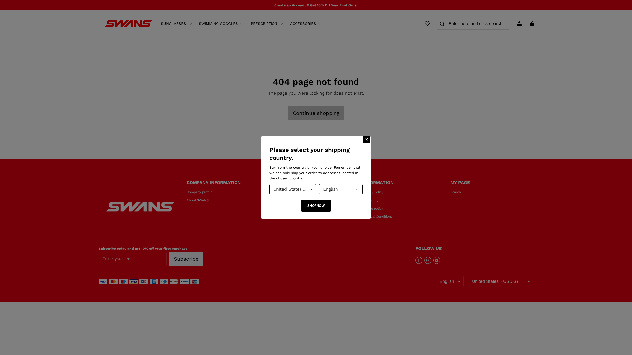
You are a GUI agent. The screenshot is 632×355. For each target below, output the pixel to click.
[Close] (366, 139)
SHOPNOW (316, 206)
